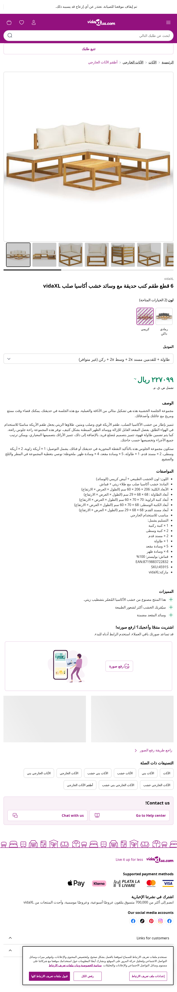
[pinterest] (151, 921)
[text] (153, 380)
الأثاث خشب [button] (125, 773)
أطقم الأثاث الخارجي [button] (80, 785)
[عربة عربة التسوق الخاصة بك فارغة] (9, 22)
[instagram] (160, 921)
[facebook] (169, 921)
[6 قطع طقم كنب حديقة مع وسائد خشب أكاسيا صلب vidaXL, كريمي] (88, 156)
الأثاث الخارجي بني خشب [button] (118, 785)
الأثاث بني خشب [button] (97, 773)
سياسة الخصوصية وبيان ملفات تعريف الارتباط (75, 965)
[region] (98, 965)
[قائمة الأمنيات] (21, 22)
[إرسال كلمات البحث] (9, 35)
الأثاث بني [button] (148, 773)
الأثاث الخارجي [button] (69, 773)
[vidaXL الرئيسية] (101, 22)
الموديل (168, 346)
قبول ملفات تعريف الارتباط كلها (49, 976)
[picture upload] (68, 666)
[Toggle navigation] (168, 22)
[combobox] (88, 35)
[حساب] (33, 22)
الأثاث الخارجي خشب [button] (156, 785)
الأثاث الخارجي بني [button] (39, 773)
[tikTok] (142, 921)
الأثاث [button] (166, 773)
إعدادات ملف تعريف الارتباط (148, 976)
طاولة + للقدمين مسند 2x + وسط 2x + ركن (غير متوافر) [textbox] (124, 359)
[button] (92, 7)
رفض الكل (87, 976)
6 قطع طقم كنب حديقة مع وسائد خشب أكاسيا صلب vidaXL (108, 285)
